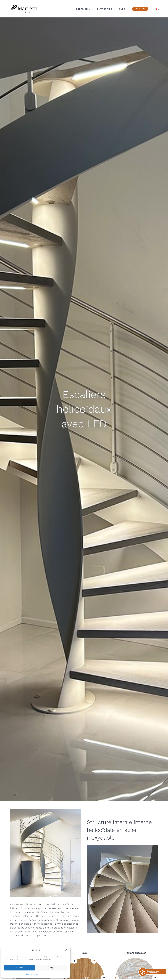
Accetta (19, 967)
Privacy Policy (38, 974)
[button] (66, 950)
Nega (52, 967)
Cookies (29, 974)
